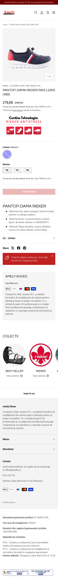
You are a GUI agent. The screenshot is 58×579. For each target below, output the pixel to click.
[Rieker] (40, 355)
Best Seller (14, 371)
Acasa (5, 24)
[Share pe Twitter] (13, 248)
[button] (48, 13)
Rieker (5, 85)
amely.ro (11, 502)
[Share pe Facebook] (19, 248)
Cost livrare (17, 110)
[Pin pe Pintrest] (25, 248)
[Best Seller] (14, 355)
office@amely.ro (13, 469)
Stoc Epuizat (29, 191)
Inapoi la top (29, 393)
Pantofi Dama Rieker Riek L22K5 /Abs (24, 24)
